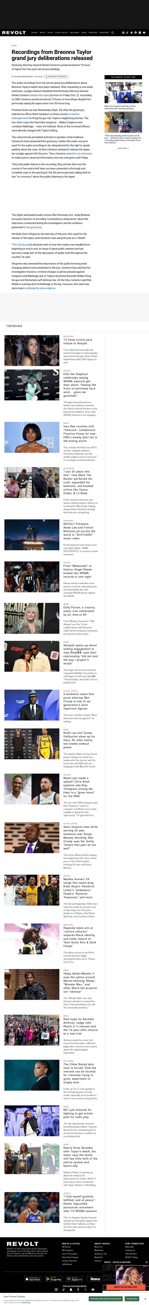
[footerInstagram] (56, 1291)
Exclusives (74, 33)
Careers (98, 1261)
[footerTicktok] (63, 1291)
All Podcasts (67, 1250)
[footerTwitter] (85, 1291)
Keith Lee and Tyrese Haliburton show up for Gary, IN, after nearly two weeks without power (79, 740)
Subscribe (104, 33)
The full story (20, 244)
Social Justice (61, 33)
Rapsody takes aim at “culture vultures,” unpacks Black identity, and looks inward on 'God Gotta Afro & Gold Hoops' (79, 937)
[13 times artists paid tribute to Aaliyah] (31, 350)
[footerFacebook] (78, 1291)
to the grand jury (32, 227)
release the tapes (39, 95)
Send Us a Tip (101, 1254)
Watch (42, 33)
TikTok (127, 32)
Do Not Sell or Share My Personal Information (105, 1299)
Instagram (123, 32)
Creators (93, 33)
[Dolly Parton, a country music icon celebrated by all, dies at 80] (31, 618)
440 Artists (67, 1264)
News (84, 33)
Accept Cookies (132, 1299)
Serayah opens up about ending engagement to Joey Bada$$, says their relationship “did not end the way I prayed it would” (80, 654)
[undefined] (123, 92)
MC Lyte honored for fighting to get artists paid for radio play (78, 1113)
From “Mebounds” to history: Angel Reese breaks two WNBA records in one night (77, 571)
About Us (99, 1247)
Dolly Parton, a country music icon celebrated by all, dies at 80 (79, 611)
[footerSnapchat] (71, 1291)
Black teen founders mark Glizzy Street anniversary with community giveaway (120, 107)
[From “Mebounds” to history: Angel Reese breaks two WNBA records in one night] (31, 576)
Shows (34, 33)
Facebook (135, 32)
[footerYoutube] (93, 1291)
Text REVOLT (131, 1254)
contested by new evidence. (40, 288)
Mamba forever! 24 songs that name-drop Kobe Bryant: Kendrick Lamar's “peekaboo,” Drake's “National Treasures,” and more (78, 888)
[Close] (145, 1299)
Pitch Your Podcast (70, 1257)
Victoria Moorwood (23, 77)
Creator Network (69, 1261)
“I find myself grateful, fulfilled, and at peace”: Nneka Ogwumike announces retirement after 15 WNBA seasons (80, 1204)
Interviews (68, 468)
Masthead (99, 1250)
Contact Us (130, 1250)
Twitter (140, 32)
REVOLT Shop (131, 1257)
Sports (67, 371)
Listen (50, 33)
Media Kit (99, 1257)
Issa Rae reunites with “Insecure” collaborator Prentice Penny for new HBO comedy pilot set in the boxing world (80, 433)
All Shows (66, 1247)
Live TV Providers (69, 1254)
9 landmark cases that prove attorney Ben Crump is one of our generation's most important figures (78, 701)
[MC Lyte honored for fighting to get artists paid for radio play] (31, 1120)
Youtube (144, 32)
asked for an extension (79, 153)
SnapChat (131, 32)
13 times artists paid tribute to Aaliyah (77, 341)
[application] (125, 1278)
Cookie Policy (25, 1302)
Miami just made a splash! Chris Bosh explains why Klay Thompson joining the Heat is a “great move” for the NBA (79, 787)
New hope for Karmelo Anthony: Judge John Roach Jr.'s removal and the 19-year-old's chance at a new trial (80, 1026)
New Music (68, 521)
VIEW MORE (122, 148)
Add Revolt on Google (57, 76)
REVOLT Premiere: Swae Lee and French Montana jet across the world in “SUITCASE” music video (79, 531)
